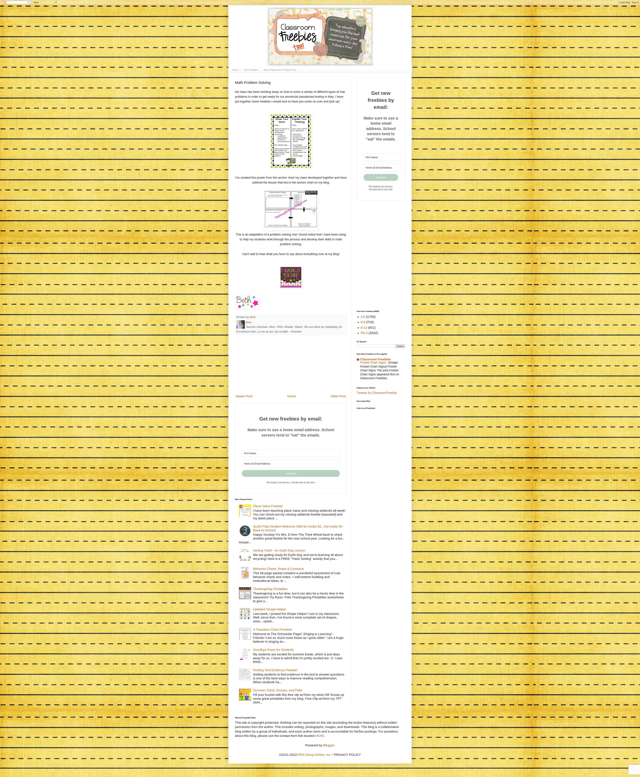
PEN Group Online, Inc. (314, 754)
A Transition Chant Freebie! (272, 629)
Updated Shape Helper (269, 609)
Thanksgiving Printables (270, 589)
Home (235, 69)
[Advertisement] (291, 364)
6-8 (363, 322)
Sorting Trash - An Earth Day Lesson (279, 550)
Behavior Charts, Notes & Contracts (278, 568)
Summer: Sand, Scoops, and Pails (277, 690)
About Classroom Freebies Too (280, 69)
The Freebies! (251, 69)
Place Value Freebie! (268, 506)
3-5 (363, 316)
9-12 (364, 327)
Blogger (328, 745)
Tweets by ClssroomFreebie (377, 392)
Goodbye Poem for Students (273, 650)
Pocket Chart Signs (373, 362)
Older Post (338, 396)
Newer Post (244, 396)
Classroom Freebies (375, 359)
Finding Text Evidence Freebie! (275, 670)
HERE (319, 736)
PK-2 (364, 333)
